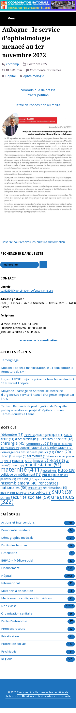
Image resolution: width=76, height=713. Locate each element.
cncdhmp (12, 64)
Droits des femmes (14, 545)
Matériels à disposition (17, 591)
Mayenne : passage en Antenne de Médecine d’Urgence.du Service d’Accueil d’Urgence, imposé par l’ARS (37, 395)
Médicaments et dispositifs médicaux (27, 598)
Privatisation (10, 636)
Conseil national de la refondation (46, 448)
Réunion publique (11, 492)
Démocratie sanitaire (15, 530)
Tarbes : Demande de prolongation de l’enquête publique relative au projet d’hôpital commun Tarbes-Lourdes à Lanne (34, 410)
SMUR (62, 492)
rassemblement (18, 483)
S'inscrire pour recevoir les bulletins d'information (32, 242)
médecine (50, 470)
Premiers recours (13, 628)
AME (68, 435)
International (10, 583)
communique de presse (38, 90)
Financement (10, 568)
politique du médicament (20, 474)
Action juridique (49, 435)
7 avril (29, 434)
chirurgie (13, 443)
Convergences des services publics (27, 452)
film (7, 460)
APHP (7, 439)
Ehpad (6, 456)
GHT (28, 461)
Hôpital (10, 76)
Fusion (18, 460)
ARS (18, 439)
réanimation (55, 488)
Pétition (25, 479)
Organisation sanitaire (16, 613)
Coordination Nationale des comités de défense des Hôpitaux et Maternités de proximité (38, 694)
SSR (5, 497)
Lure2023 (17, 465)
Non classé (8, 606)
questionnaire (44, 479)
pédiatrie (8, 479)
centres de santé (57, 439)
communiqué (39, 443)
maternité (21, 469)
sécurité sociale (30, 497)
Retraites (35, 488)
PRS (47, 474)
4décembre (11, 435)
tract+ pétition (38, 95)
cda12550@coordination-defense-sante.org (26, 290)
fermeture (38, 456)
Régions (6, 659)
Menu (11, 18)
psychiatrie (60, 474)
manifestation (43, 464)
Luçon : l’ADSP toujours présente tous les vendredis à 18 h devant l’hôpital (37, 381)
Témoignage (10, 360)
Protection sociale (13, 644)
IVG (59, 460)
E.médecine (9, 553)
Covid (63, 452)
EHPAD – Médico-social (17, 560)
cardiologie (32, 439)
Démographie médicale (17, 538)
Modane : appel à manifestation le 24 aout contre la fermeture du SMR (37, 370)
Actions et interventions (18, 522)
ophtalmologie (33, 76)
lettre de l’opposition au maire (38, 105)
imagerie (43, 460)
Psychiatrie (8, 651)
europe (19, 456)
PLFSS (66, 470)
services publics (37, 492)
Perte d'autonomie (14, 621)
